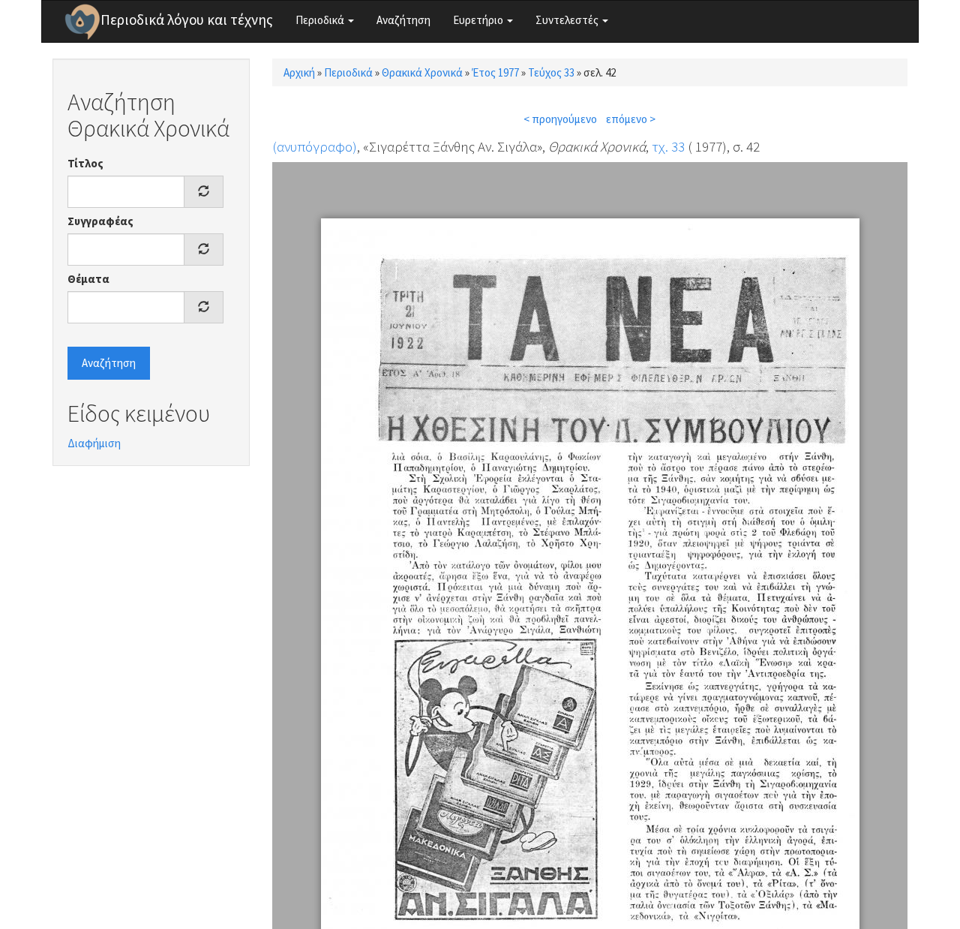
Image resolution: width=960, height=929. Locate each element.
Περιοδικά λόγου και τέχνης (186, 20)
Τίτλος (86, 163)
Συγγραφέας (101, 221)
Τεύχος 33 (551, 72)
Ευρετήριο (479, 20)
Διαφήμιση (94, 443)
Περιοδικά (321, 20)
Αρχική (299, 72)
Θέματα (89, 279)
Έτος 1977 (495, 72)
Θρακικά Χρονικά (422, 72)
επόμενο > (631, 119)
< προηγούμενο (560, 119)
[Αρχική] (82, 22)
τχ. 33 (668, 146)
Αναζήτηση (403, 20)
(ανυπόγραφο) (314, 146)
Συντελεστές (568, 20)
